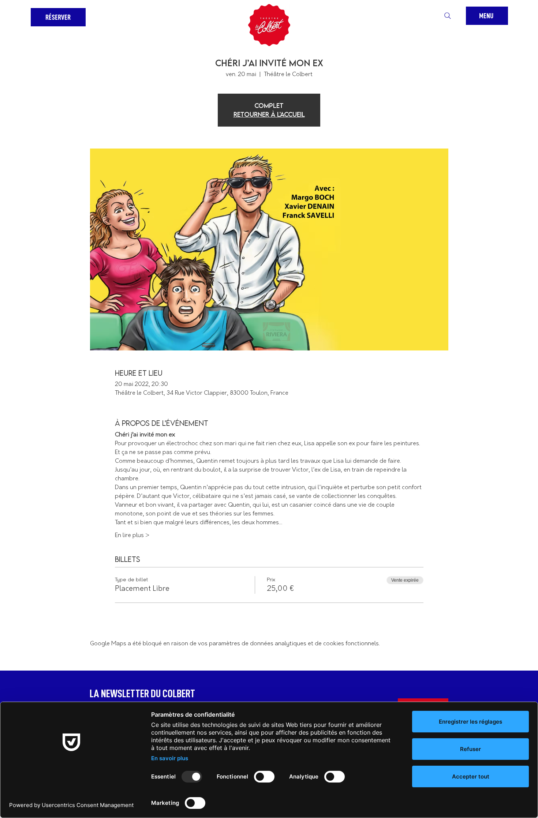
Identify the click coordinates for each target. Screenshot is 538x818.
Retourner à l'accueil (269, 114)
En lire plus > (132, 535)
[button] (487, 16)
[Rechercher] (447, 15)
